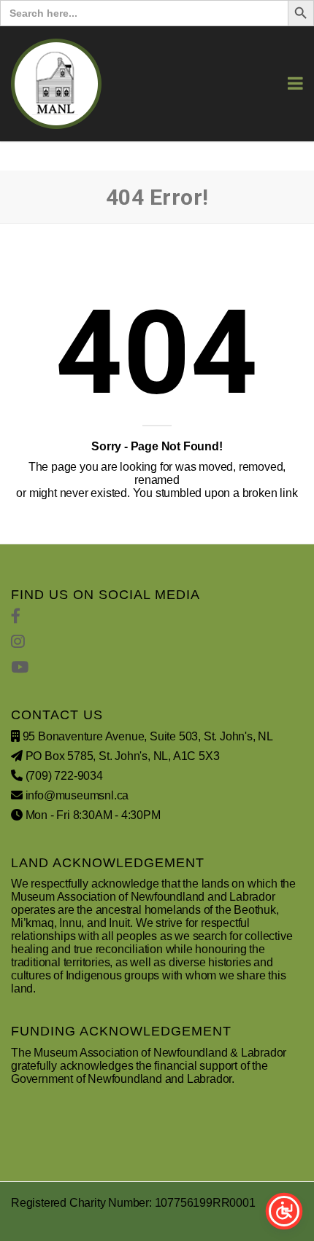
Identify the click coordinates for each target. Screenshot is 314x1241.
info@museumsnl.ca (77, 795)
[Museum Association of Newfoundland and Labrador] (56, 84)
